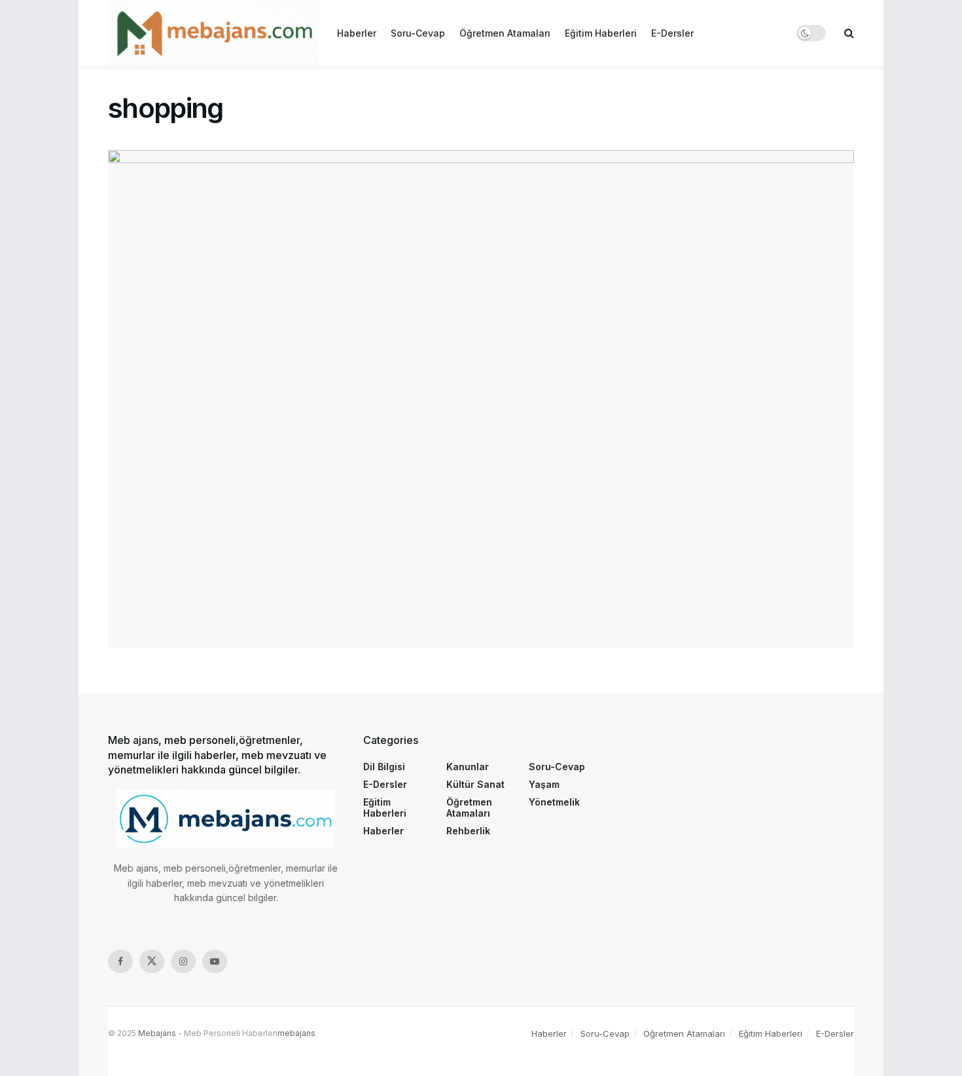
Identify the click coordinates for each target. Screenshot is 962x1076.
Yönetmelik (554, 801)
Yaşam (544, 784)
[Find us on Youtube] (214, 961)
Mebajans (157, 1033)
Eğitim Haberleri (601, 33)
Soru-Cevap (418, 33)
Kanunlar (467, 766)
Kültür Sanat (475, 784)
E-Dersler (672, 33)
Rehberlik (468, 830)
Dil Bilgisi (384, 766)
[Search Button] (849, 33)
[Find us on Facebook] (120, 961)
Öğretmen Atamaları (504, 33)
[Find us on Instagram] (183, 961)
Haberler (356, 33)
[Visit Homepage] (213, 33)
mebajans (296, 1033)
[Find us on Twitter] (151, 961)
